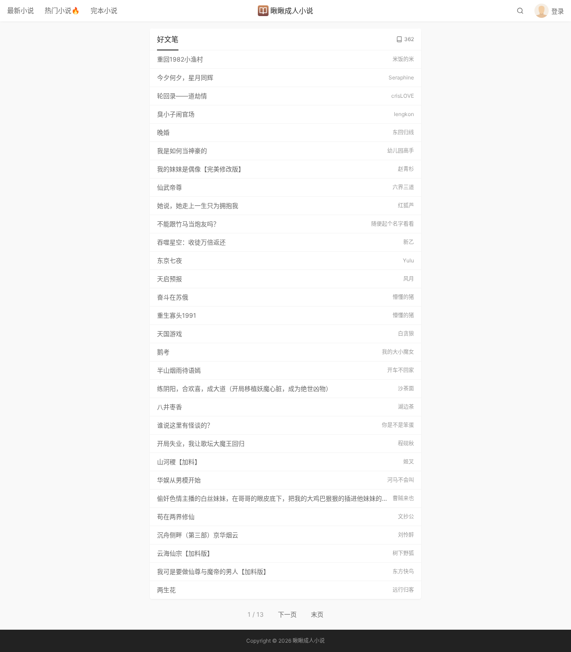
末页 (317, 614)
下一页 (287, 614)
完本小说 (104, 10)
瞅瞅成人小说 (291, 10)
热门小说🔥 (62, 10)
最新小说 (20, 10)
